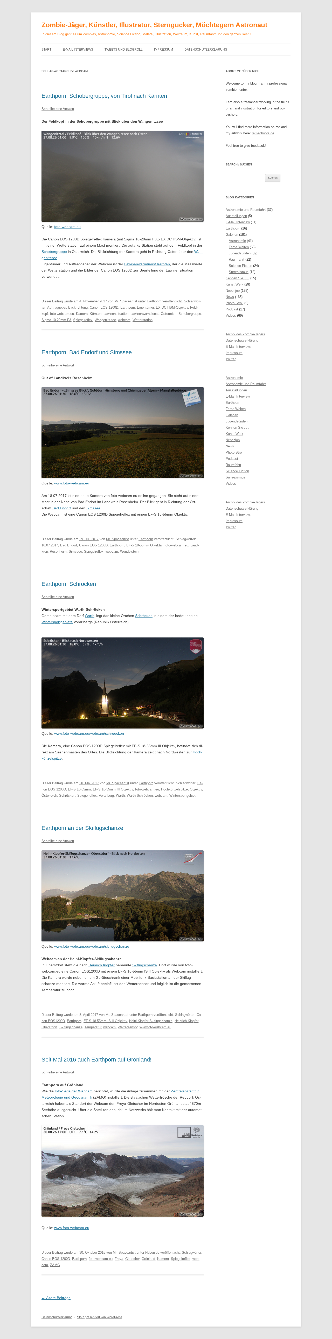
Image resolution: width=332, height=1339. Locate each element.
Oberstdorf (49, 1027)
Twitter (231, 359)
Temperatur (93, 1027)
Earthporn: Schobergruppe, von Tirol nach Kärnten (104, 96)
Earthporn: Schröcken (69, 584)
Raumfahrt (236, 259)
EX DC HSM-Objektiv (172, 307)
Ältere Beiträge (56, 1298)
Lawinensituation (115, 314)
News (230, 297)
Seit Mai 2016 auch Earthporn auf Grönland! (96, 1059)
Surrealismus (238, 272)
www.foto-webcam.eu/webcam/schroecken (89, 733)
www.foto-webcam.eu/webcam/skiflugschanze (91, 946)
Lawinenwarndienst (144, 314)
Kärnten (95, 314)
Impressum (163, 49)
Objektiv (196, 789)
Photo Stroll (234, 303)
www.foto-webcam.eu (71, 483)
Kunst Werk (234, 284)
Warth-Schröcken (140, 795)
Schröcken (144, 616)
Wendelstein (129, 551)
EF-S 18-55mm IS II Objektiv (105, 1021)
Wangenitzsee (105, 320)
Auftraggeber (56, 307)
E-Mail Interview (238, 222)
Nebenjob (152, 1252)
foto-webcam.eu (67, 227)
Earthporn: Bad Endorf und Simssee (87, 352)
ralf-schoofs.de (263, 133)
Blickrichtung (78, 307)
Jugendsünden (240, 253)
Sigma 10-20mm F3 (56, 320)
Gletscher (132, 1259)
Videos (231, 315)
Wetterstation (143, 320)
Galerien (232, 235)
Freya (119, 1259)
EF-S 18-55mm (79, 789)
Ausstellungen (236, 216)
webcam (124, 320)
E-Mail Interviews (78, 49)
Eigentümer (145, 307)
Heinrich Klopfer (101, 965)
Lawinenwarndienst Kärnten (147, 264)
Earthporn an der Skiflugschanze (82, 828)
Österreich (168, 314)
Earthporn (154, 301)
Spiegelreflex (83, 320)
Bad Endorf (61, 508)
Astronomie (237, 241)
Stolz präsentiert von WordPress (99, 1317)
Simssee (93, 508)
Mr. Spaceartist (125, 301)
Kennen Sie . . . (237, 278)
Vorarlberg (106, 795)
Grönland (148, 1259)
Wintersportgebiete (57, 622)
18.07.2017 (50, 545)
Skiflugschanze (144, 965)
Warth (89, 616)
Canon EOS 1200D (104, 307)
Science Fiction (240, 266)
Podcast (232, 309)
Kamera (82, 314)
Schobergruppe (54, 251)
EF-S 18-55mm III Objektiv (113, 789)
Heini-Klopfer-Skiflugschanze (150, 1021)
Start (46, 49)
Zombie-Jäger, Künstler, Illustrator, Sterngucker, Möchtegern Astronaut (154, 25)
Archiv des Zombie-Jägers (245, 334)
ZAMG (55, 1265)
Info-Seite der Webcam (74, 1091)
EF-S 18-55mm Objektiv (144, 545)
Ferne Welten (239, 247)
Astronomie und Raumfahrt (246, 210)
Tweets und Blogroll (124, 49)
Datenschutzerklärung (205, 49)
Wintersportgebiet (182, 795)
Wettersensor (127, 1027)
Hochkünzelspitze (174, 789)
